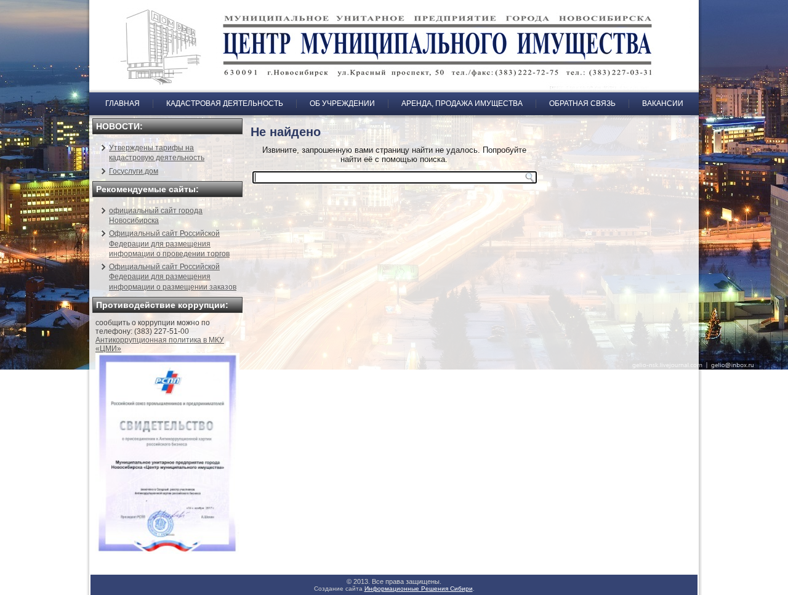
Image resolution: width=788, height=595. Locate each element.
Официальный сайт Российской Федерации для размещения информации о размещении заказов (172, 276)
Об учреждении (342, 103)
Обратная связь (582, 103)
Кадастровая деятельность (224, 103)
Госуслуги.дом (133, 171)
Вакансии (662, 103)
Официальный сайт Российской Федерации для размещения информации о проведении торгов (169, 243)
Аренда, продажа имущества (462, 103)
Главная (122, 103)
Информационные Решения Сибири (418, 588)
